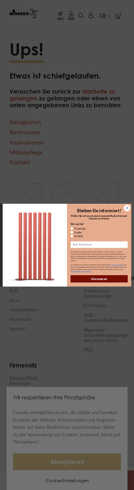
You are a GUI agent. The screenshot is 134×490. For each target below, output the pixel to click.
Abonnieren (99, 278)
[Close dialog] (127, 208)
